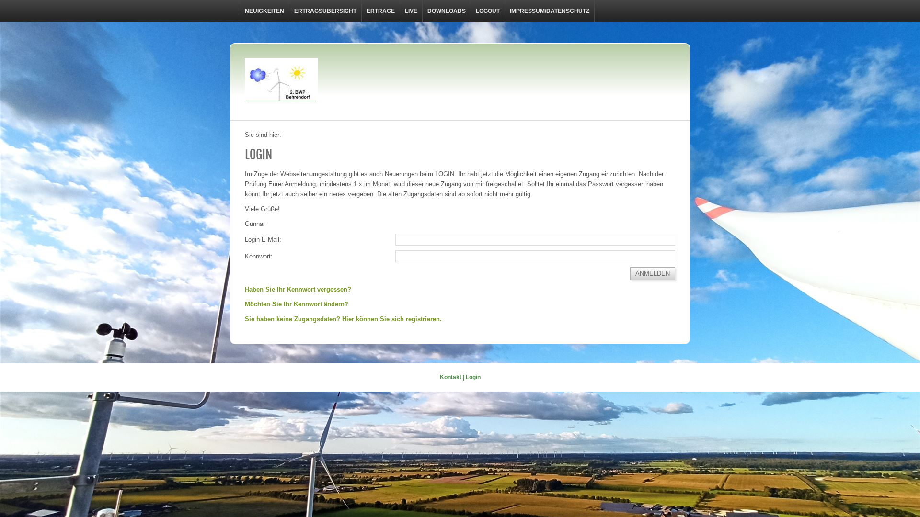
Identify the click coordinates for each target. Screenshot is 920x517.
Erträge (381, 11)
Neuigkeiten (264, 11)
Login (473, 377)
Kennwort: (259, 256)
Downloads (446, 11)
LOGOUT (488, 11)
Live (411, 11)
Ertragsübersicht (325, 11)
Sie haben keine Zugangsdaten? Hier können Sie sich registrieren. (343, 319)
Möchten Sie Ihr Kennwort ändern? (296, 304)
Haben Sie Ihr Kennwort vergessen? (298, 289)
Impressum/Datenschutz (549, 11)
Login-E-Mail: (263, 239)
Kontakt (450, 377)
